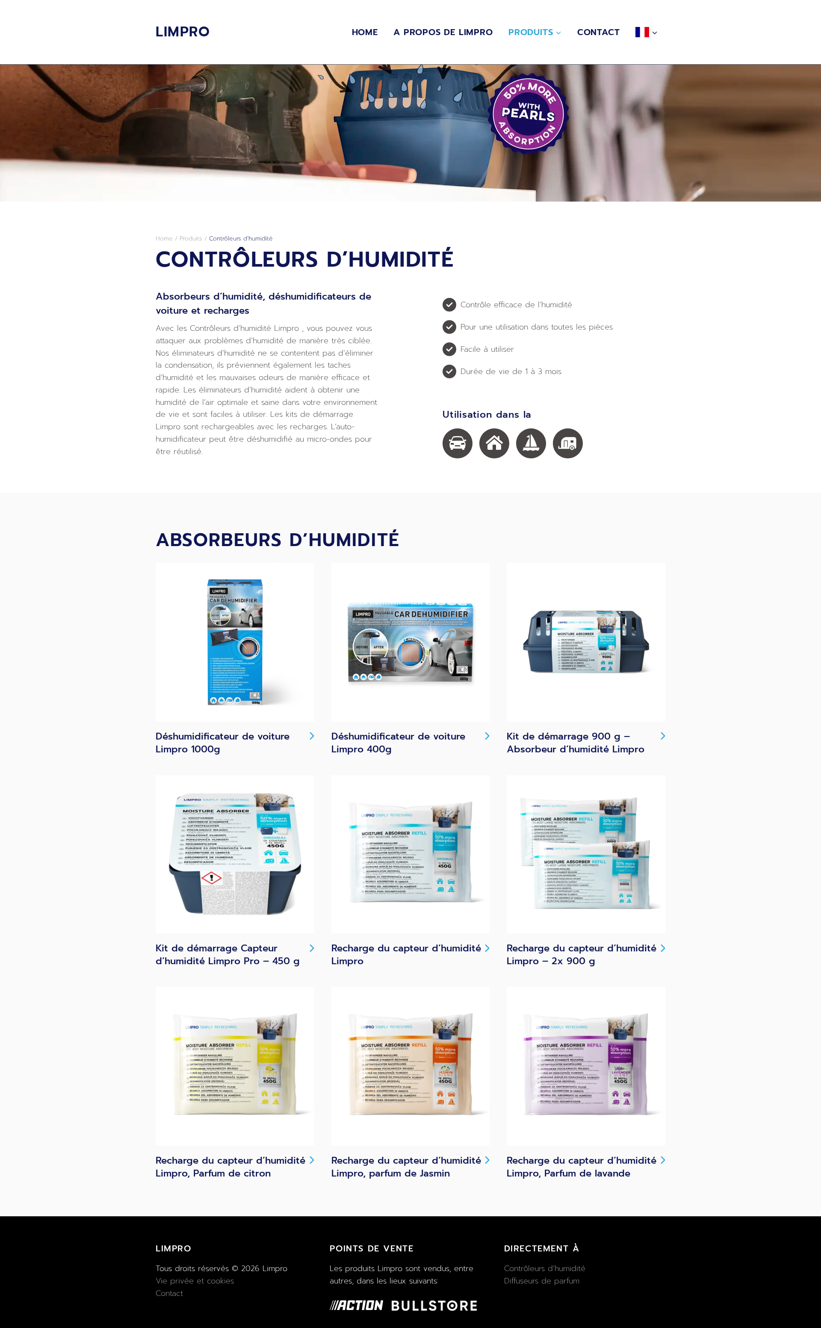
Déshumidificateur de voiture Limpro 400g (398, 743)
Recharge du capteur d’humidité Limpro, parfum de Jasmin (406, 1167)
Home (365, 32)
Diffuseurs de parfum (541, 1281)
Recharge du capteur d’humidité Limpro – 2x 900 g (581, 955)
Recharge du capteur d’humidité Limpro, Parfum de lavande (581, 1167)
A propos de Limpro (443, 32)
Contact (598, 32)
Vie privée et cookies (195, 1281)
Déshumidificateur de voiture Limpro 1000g (222, 743)
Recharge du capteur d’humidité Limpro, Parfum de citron (230, 1167)
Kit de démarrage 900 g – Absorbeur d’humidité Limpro (575, 743)
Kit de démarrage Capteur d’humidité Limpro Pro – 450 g (228, 955)
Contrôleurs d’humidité (544, 1269)
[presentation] (235, 642)
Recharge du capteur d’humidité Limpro (406, 955)
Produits (191, 238)
